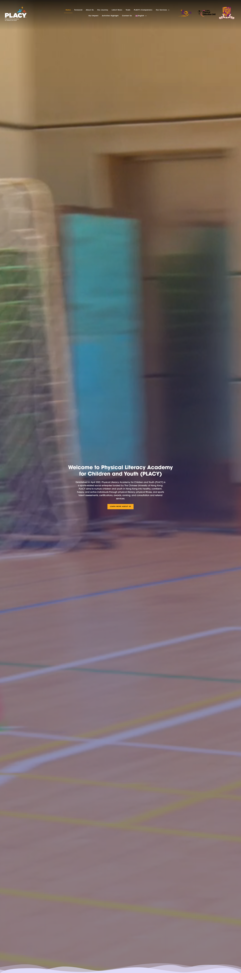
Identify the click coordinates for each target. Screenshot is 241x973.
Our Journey (102, 10)
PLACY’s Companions (143, 10)
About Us (90, 10)
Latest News (117, 10)
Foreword (78, 10)
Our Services (161, 10)
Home (68, 10)
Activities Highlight (110, 16)
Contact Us (127, 16)
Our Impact (93, 16)
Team (128, 10)
